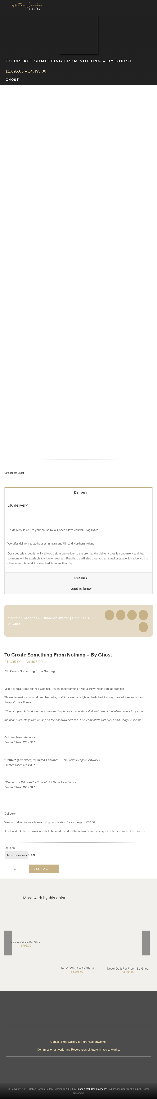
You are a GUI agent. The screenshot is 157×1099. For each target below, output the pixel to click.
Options (10, 847)
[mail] (75, 1065)
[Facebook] (109, 615)
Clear (31, 854)
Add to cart (43, 868)
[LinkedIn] (143, 615)
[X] (120, 615)
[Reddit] (132, 615)
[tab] (78, 492)
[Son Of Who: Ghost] (77, 907)
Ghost (12, 79)
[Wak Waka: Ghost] (26, 907)
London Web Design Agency (92, 1089)
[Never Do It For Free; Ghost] (128, 907)
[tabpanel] (78, 535)
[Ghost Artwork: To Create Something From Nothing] (71, 277)
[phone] (81, 1065)
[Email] (143, 627)
